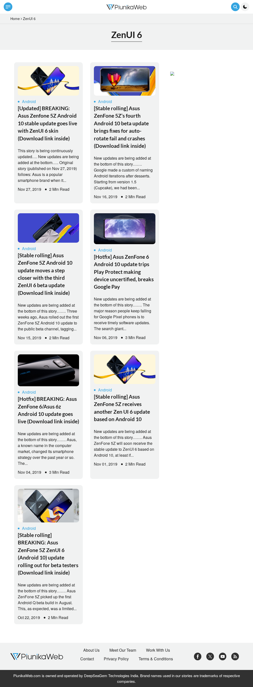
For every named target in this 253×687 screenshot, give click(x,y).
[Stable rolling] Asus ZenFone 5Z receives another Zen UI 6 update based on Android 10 (122, 407)
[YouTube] (223, 656)
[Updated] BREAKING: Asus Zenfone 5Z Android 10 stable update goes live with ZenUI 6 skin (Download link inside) (47, 123)
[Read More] (48, 81)
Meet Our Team (122, 650)
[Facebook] (198, 656)
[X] (210, 656)
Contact (87, 658)
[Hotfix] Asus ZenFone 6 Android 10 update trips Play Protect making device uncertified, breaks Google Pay (124, 272)
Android (29, 101)
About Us (91, 650)
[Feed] (235, 656)
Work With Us (158, 650)
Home (15, 18)
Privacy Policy (116, 658)
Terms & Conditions (156, 658)
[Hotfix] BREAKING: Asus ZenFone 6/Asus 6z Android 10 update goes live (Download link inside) (48, 410)
